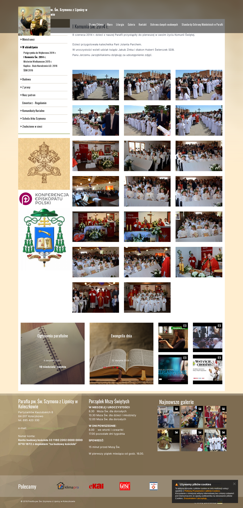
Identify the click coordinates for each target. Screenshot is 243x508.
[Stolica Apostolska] (44, 164)
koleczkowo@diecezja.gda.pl (45, 428)
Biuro (109, 24)
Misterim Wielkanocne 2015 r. (37, 61)
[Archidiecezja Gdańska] (44, 239)
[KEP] (44, 198)
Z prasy (26, 87)
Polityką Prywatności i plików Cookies (202, 491)
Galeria (131, 24)
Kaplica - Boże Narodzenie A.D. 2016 (40, 66)
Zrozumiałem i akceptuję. (195, 498)
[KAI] (96, 486)
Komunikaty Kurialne (33, 111)
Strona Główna (96, 24)
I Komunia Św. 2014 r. (34, 57)
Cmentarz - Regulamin (34, 103)
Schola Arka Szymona (34, 118)
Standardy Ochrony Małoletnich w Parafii (202, 24)
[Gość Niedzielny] (125, 486)
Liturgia (120, 24)
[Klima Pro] (68, 486)
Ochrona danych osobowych (164, 24)
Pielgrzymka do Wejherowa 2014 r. (39, 52)
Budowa (26, 79)
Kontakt (143, 24)
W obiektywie (30, 47)
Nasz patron (28, 95)
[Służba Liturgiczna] (153, 486)
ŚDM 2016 (28, 70)
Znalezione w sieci (32, 126)
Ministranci (28, 39)
